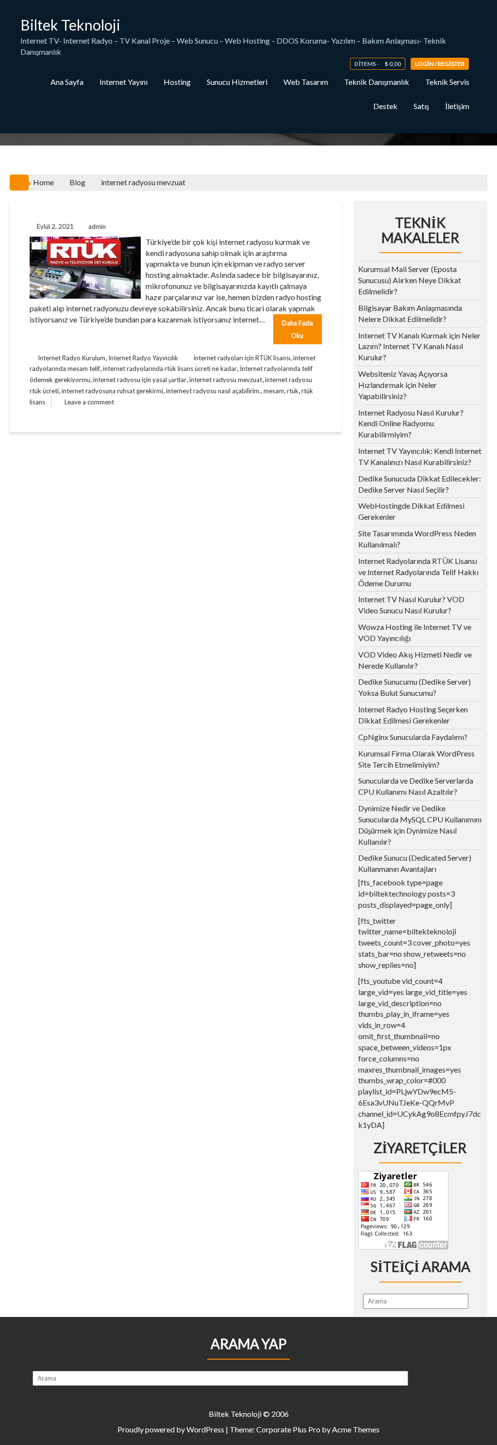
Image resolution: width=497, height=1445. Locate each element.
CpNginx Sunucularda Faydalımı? (412, 736)
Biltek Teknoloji (70, 24)
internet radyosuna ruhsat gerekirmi (112, 391)
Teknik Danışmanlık (376, 81)
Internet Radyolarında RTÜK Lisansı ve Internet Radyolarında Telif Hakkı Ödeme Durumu (418, 572)
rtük (292, 391)
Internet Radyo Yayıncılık (143, 358)
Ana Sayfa (66, 81)
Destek (385, 106)
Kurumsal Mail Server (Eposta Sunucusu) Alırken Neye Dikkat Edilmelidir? (409, 280)
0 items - (377, 63)
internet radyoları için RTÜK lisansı (242, 358)
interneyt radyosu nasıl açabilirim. (213, 391)
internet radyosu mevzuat (225, 380)
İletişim (457, 106)
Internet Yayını (123, 81)
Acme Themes (356, 1429)
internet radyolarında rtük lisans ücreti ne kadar (170, 368)
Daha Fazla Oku (297, 329)
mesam (274, 391)
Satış (421, 106)
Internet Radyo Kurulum (71, 358)
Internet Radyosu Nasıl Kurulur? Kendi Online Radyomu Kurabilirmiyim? (411, 423)
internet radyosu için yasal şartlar (139, 380)
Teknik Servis (447, 81)
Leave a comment (89, 402)
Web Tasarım (305, 81)
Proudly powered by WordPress (170, 1429)
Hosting (177, 81)
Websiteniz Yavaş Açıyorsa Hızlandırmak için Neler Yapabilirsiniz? (402, 385)
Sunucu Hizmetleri (237, 81)
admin (97, 226)
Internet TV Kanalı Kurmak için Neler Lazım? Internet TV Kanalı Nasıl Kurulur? (419, 346)
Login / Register (439, 63)
